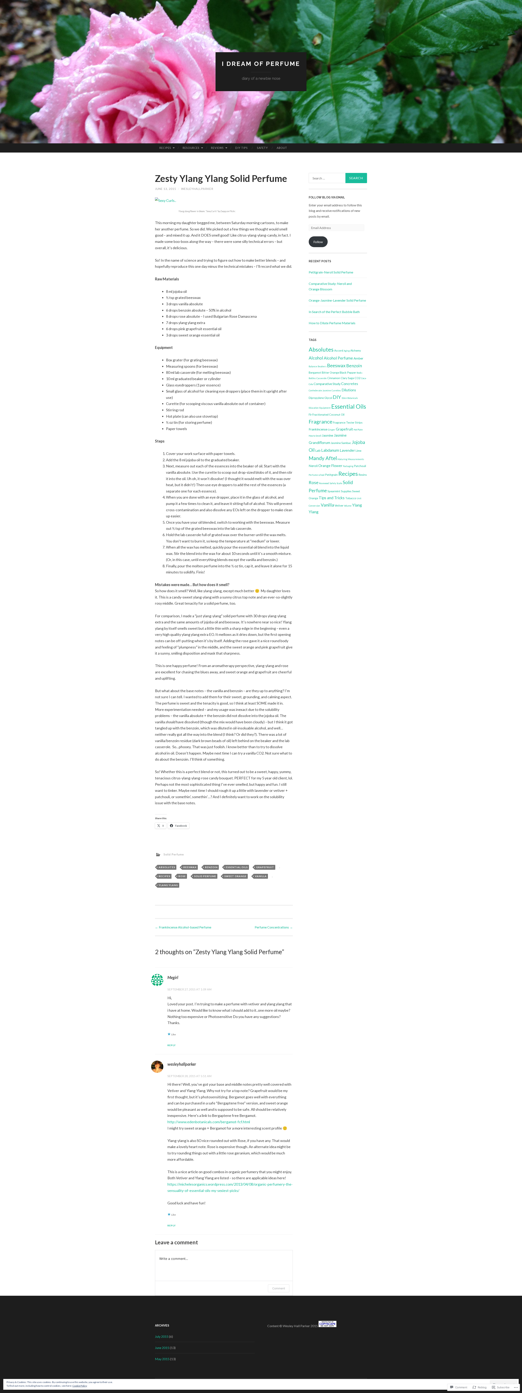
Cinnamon (333, 378)
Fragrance (320, 421)
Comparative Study (327, 384)
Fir (310, 414)
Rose (182, 876)
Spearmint (333, 491)
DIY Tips (241, 147)
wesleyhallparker (197, 188)
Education (314, 407)
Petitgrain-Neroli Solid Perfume (331, 272)
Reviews (217, 147)
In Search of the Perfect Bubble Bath (334, 312)
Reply (171, 1045)
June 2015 (162, 1348)
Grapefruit (265, 867)
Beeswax (190, 867)
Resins (362, 474)
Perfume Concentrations (274, 927)
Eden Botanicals (350, 398)
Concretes (349, 383)
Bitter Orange (330, 372)
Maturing (342, 459)
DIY (337, 397)
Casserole (321, 378)
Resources (191, 147)
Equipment (325, 407)
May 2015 (162, 1359)
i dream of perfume (261, 63)
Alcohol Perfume (338, 358)
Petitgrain (331, 474)
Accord (338, 350)
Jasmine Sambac (341, 443)
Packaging (348, 466)
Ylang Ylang (168, 885)
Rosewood (324, 483)
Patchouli (360, 466)
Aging (347, 350)
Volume (348, 505)
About (282, 147)
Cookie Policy (79, 1385)
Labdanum (330, 450)
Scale (339, 483)
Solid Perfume (174, 854)
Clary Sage (347, 378)
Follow (318, 242)
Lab (318, 450)
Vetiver (339, 505)
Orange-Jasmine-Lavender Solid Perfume (337, 300)
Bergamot (315, 372)
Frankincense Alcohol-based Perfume (183, 927)
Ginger (331, 429)
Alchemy (355, 350)
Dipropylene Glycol (320, 397)
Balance (313, 366)
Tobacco (350, 498)
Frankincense (318, 429)
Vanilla (261, 876)
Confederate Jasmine (320, 390)
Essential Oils (237, 867)
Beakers (322, 366)
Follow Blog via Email (327, 197)
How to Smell (315, 435)
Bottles (312, 378)
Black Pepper (348, 372)
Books (359, 372)
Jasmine (327, 435)
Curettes (336, 390)
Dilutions (349, 390)
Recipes (165, 147)
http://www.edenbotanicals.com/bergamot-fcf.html (208, 1122)
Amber (358, 358)
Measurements (356, 459)
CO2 (358, 378)
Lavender (347, 450)
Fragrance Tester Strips (348, 422)
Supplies (346, 491)
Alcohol (316, 357)
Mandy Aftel (323, 458)
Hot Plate (358, 429)
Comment (278, 1288)
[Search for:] (338, 178)
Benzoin (211, 867)
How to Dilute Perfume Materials (332, 323)
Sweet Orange (235, 876)
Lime (358, 450)
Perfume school (316, 475)
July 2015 (161, 1336)
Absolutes (167, 867)
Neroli (313, 466)
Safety (262, 147)
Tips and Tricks (332, 497)
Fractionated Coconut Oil (328, 414)
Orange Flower (330, 465)
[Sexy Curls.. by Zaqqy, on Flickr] (165, 200)
